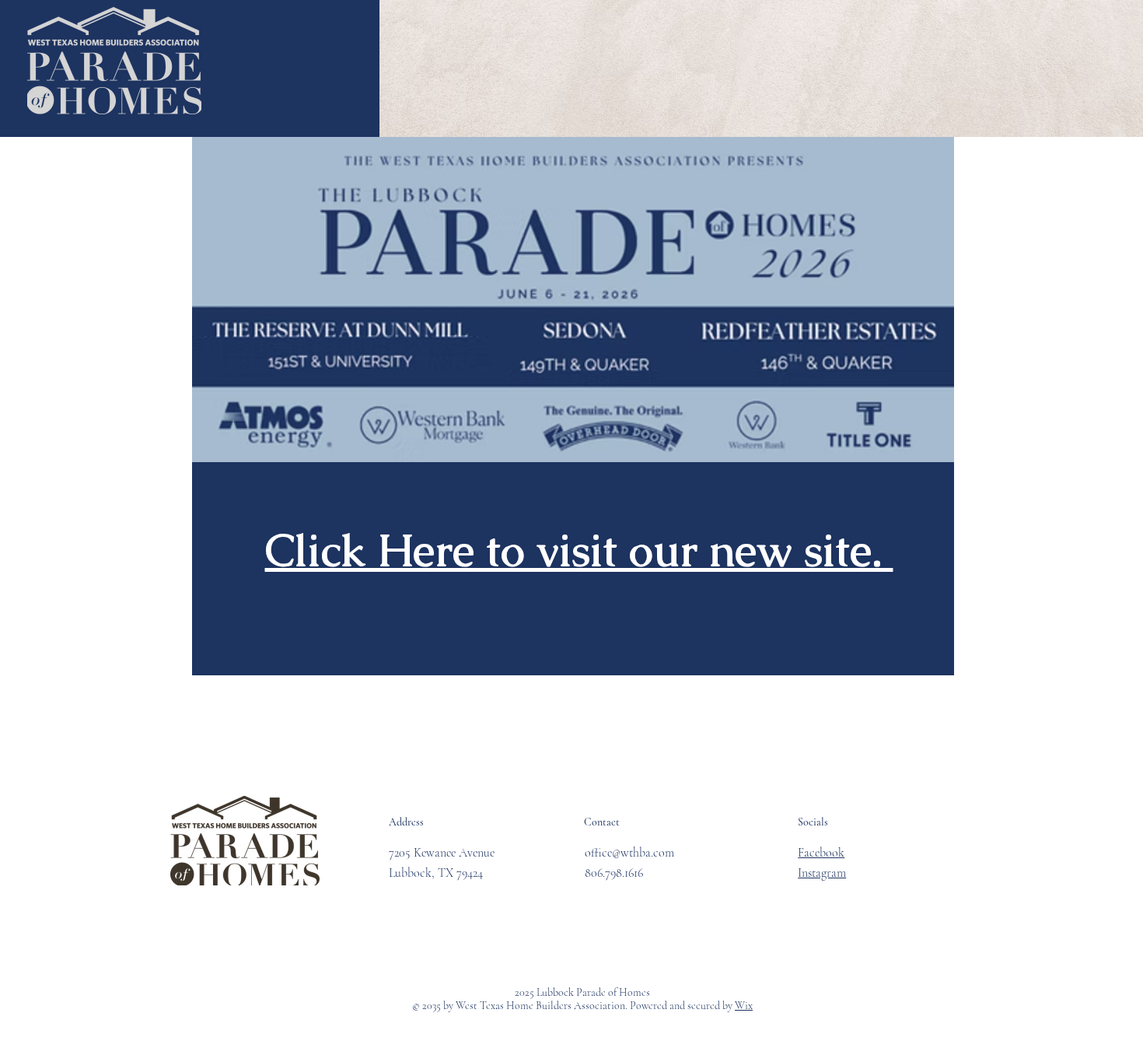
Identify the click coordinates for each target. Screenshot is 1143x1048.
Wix (744, 1005)
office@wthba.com (629, 852)
